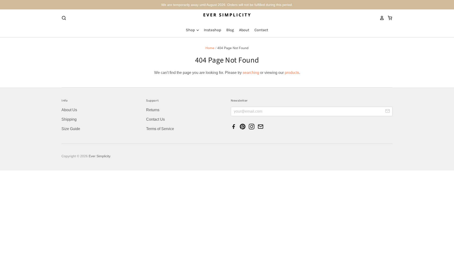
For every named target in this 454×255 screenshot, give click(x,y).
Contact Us (155, 119)
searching (251, 73)
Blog (230, 30)
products (292, 73)
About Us (69, 110)
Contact (261, 30)
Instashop (212, 30)
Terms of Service (160, 129)
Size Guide (70, 129)
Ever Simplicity (99, 156)
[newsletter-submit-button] (387, 111)
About (244, 30)
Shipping (69, 119)
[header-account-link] (380, 18)
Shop (191, 30)
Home (209, 48)
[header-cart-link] (388, 18)
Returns (152, 110)
